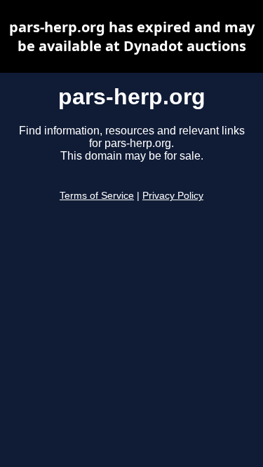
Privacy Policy (172, 195)
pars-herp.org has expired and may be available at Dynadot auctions (132, 36)
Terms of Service (97, 195)
